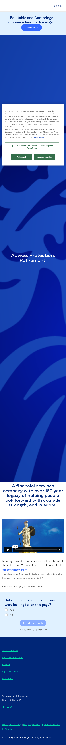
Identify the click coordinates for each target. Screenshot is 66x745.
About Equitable (10, 650)
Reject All (21, 157)
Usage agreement (31, 724)
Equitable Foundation (12, 657)
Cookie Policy (38, 137)
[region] (33, 134)
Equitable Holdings (11, 671)
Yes (12, 609)
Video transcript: (13, 569)
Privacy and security (11, 724)
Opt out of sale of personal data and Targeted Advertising (32, 146)
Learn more (31, 27)
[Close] (60, 107)
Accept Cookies (44, 157)
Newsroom (7, 678)
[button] (62, 16)
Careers (6, 664)
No (11, 614)
